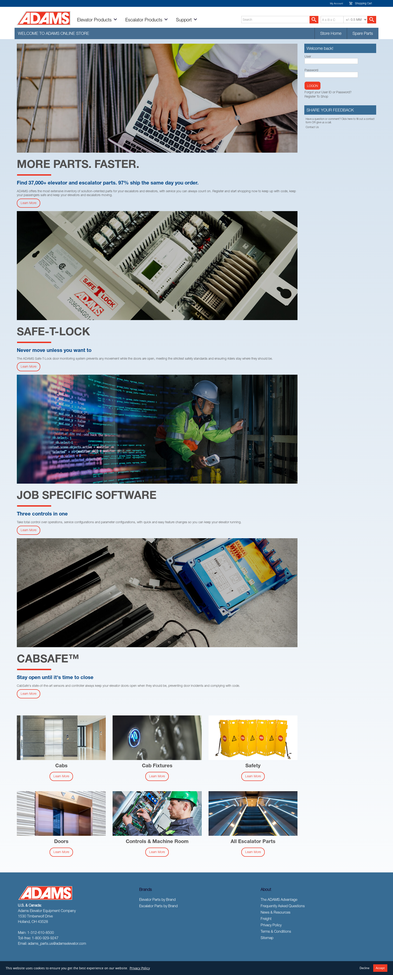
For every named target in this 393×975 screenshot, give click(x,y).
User (308, 56)
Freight (266, 919)
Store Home (330, 33)
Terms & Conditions (276, 931)
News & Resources (275, 912)
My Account (336, 3)
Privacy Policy (140, 968)
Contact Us (312, 127)
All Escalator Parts (253, 841)
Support (184, 19)
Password (311, 70)
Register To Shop (316, 96)
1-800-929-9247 (45, 938)
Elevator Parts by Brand (157, 899)
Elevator (94, 19)
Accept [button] (380, 968)
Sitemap (267, 938)
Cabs (61, 766)
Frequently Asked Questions (283, 906)
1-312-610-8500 (40, 932)
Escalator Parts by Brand (158, 906)
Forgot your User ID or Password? (328, 92)
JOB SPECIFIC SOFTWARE (86, 496)
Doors (61, 841)
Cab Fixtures (157, 766)
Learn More (28, 203)
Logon (312, 86)
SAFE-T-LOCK (53, 333)
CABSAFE (48, 660)
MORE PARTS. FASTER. (78, 165)
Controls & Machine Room (157, 841)
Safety (252, 766)
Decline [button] (364, 968)
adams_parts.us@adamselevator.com (57, 943)
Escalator (143, 19)
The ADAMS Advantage (279, 899)
